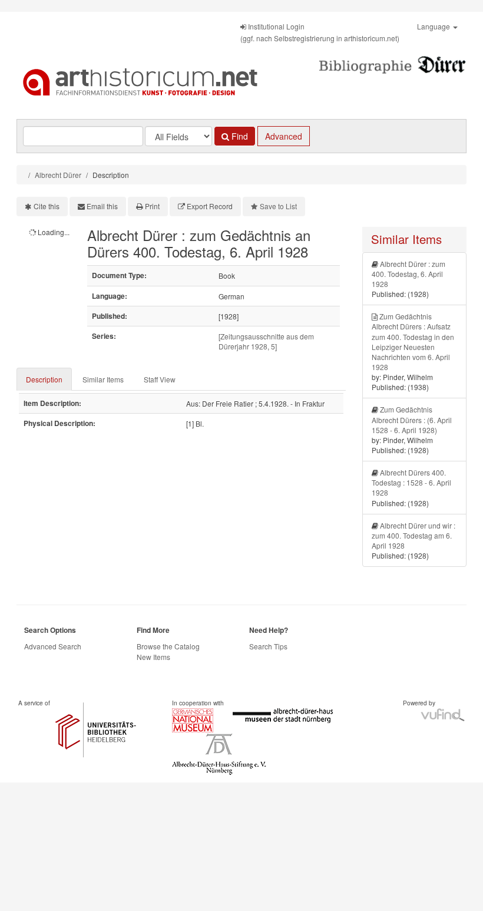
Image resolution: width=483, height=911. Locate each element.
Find (238, 136)
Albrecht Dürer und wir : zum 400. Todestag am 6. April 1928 (413, 535)
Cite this (46, 206)
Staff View (160, 379)
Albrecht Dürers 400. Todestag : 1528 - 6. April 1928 (411, 482)
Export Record (210, 206)
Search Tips (268, 646)
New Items (153, 657)
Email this (102, 206)
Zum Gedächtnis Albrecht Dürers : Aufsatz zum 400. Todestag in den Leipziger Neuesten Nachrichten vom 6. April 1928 (413, 341)
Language (434, 26)
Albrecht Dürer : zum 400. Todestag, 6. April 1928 (408, 274)
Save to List (278, 206)
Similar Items (103, 379)
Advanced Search (52, 646)
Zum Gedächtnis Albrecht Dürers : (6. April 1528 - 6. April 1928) (412, 419)
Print (152, 206)
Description (44, 379)
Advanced (283, 136)
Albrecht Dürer (58, 175)
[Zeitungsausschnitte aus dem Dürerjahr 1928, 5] (266, 341)
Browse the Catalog (168, 646)
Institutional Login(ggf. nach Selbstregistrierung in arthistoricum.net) (319, 32)
